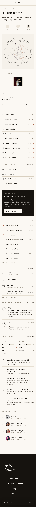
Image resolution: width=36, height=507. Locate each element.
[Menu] (3, 2)
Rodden (21, 103)
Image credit (18, 88)
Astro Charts (18, 3)
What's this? (30, 165)
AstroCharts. (10, 468)
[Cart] (33, 3)
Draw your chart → (12, 211)
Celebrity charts (8, 8)
